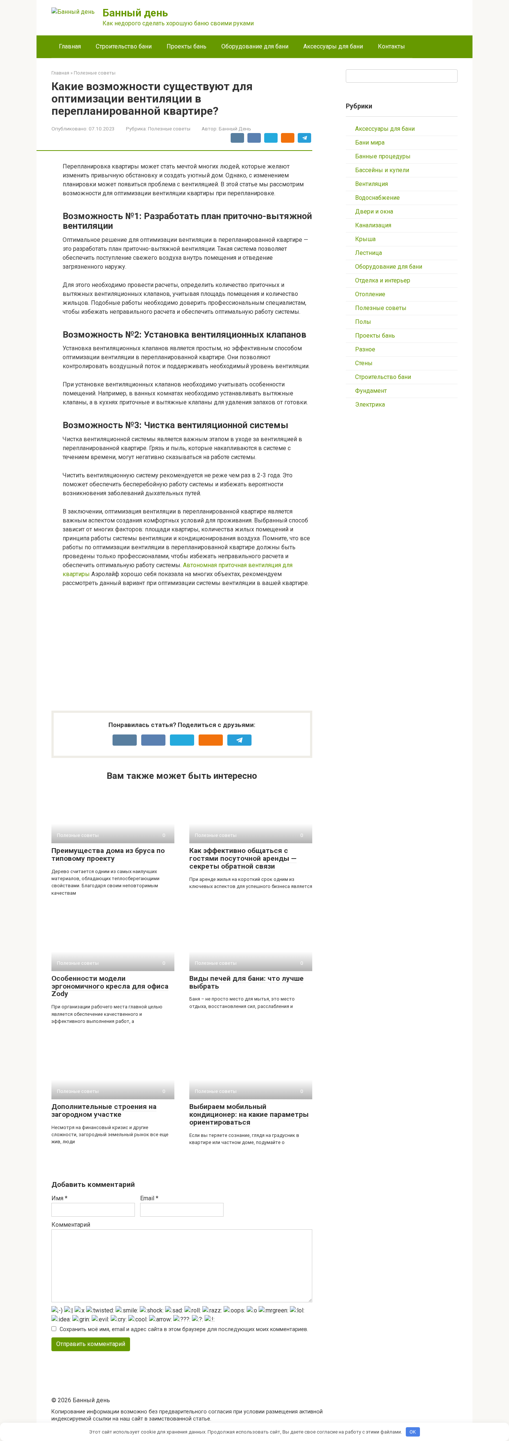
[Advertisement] (187, 649)
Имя (59, 1198)
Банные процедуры (383, 156)
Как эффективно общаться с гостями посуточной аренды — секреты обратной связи (243, 858)
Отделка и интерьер (382, 280)
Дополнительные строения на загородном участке (104, 1110)
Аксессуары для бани (333, 46)
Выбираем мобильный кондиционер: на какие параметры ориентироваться (249, 1114)
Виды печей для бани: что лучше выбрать (246, 982)
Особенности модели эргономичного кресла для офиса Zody (109, 986)
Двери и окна (374, 211)
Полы (363, 321)
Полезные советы (169, 129)
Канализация (373, 225)
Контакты (391, 46)
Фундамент (371, 390)
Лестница (368, 252)
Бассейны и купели (382, 170)
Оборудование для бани (254, 46)
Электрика (370, 404)
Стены (364, 363)
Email (149, 1198)
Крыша (365, 239)
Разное (365, 349)
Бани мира (370, 142)
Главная (70, 46)
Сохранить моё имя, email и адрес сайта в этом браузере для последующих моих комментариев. (184, 1329)
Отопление (370, 294)
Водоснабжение (377, 197)
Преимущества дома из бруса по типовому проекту (108, 854)
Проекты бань (186, 46)
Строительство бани (124, 46)
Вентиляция (371, 183)
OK (413, 1432)
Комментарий (70, 1224)
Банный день (135, 13)
